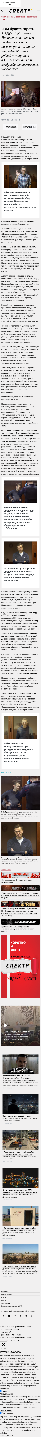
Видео (3, 1300)
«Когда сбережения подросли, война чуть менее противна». (19, 1231)
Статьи (3, 1297)
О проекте (4, 1291)
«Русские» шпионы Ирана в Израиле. (20, 1269)
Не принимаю (15, 1334)
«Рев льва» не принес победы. (19, 1155)
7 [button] (25, 1048)
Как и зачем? (5, 1332)
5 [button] (19, 1048)
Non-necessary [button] (6, 1410)
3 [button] (12, 1048)
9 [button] (32, 1048)
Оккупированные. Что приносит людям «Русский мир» (16, 881)
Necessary (6, 1391)
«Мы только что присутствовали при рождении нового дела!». (19, 752)
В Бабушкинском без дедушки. (19, 518)
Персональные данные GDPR (11, 1306)
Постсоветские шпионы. (20, 1080)
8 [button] (29, 1048)
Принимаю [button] (4, 1334)
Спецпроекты (6, 869)
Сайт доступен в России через (19, 18)
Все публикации (6, 1294)
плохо (12, 463)
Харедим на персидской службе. (20, 1118)
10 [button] (36, 1048)
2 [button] (8, 1048)
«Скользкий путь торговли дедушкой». (19, 574)
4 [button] (15, 1048)
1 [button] (5, 1048)
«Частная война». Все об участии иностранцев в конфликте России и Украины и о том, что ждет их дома (20, 895)
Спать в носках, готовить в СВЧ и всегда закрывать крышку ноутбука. (20, 1193)
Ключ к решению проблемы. (19, 861)
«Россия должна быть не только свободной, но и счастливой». (20, 201)
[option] (20, 1026)
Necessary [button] (4, 1388)
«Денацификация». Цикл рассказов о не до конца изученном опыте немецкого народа (18, 928)
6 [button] (22, 1048)
